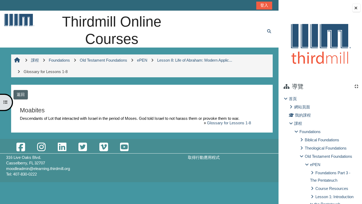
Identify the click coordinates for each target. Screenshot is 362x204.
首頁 (293, 98)
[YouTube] (124, 147)
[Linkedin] (62, 147)
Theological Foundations (326, 148)
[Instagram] (41, 147)
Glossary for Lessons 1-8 (229, 123)
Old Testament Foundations (328, 156)
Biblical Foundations (322, 140)
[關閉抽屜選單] (356, 8)
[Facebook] (20, 147)
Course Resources (331, 188)
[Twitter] (82, 147)
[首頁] (19, 20)
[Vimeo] (103, 147)
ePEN (315, 164)
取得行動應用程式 (204, 157)
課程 (298, 123)
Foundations (310, 131)
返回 (21, 94)
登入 (264, 5)
